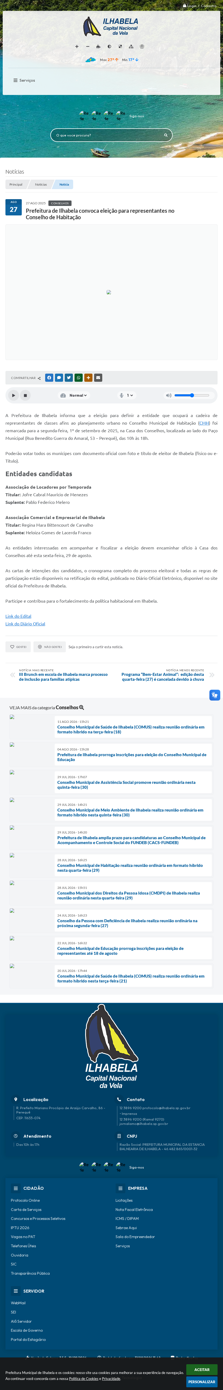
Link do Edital (18, 616)
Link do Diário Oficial (25, 623)
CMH (204, 423)
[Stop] (25, 395)
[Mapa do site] (131, 47)
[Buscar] (166, 135)
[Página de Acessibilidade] (142, 47)
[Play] (13, 395)
